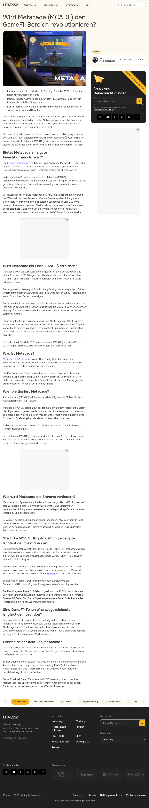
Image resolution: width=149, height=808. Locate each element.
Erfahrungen (72, 5)
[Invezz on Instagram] (129, 117)
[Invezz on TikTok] (136, 117)
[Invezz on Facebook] (115, 117)
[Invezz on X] (100, 117)
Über (88, 5)
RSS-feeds (58, 736)
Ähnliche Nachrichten (44, 701)
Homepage (57, 721)
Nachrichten (30, 5)
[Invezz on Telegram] (107, 117)
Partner (80, 726)
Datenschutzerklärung (103, 110)
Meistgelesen (20, 701)
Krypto (96, 52)
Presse (55, 747)
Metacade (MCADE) (13, 359)
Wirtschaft (114, 701)
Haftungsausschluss (111, 795)
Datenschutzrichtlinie (84, 795)
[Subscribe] (139, 101)
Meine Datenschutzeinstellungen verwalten (74, 800)
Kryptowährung (90, 701)
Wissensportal (51, 5)
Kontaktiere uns (60, 741)
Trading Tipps (138, 701)
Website (51, 573)
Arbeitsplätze (83, 741)
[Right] (143, 702)
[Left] (6, 702)
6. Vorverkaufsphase (18, 163)
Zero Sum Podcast (132, 5)
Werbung (80, 721)
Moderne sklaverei (136, 795)
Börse (68, 701)
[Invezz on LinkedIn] (122, 117)
